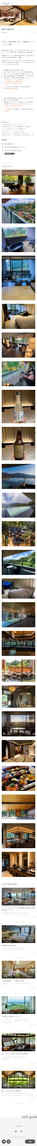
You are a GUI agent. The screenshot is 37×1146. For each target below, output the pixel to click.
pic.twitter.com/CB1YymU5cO (13, 106)
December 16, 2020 (11, 88)
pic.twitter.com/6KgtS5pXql (12, 83)
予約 (30, 1142)
